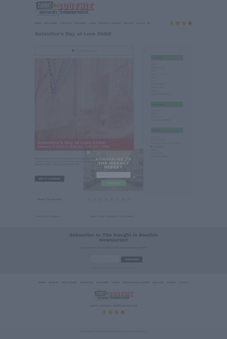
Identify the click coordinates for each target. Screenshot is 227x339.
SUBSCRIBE (113, 183)
